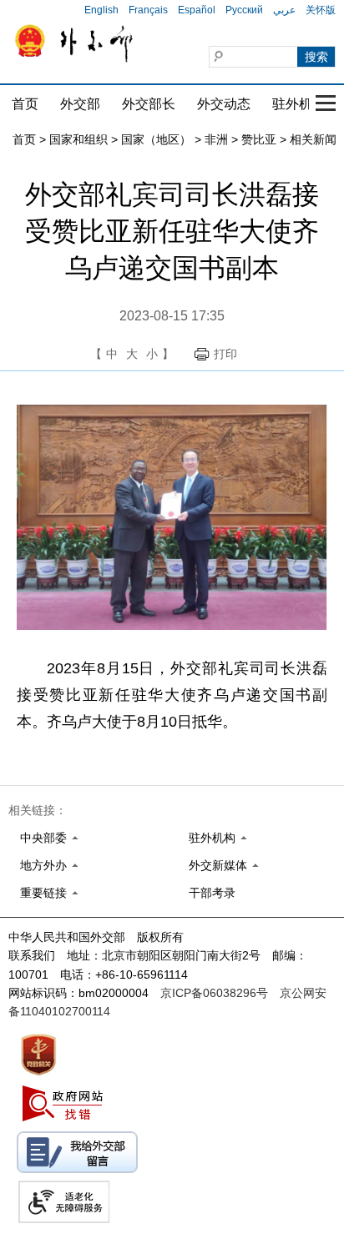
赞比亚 (258, 139)
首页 (25, 104)
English (101, 10)
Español (196, 10)
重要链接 (43, 892)
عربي (284, 10)
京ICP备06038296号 (214, 993)
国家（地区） (156, 139)
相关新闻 (313, 139)
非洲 (216, 139)
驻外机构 (299, 104)
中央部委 (43, 837)
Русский (244, 10)
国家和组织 (78, 139)
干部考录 (212, 892)
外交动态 (223, 104)
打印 (225, 353)
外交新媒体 (218, 865)
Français (148, 10)
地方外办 (43, 865)
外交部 (80, 104)
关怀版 (321, 10)
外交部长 (148, 104)
